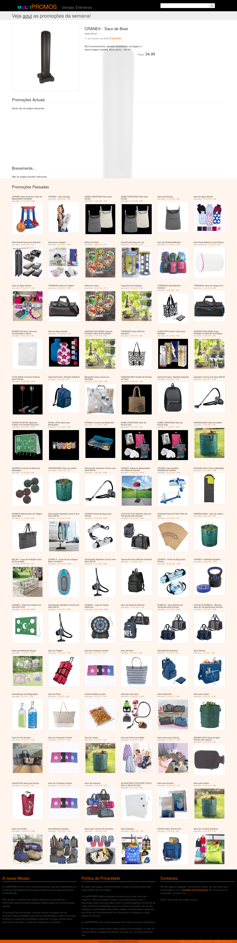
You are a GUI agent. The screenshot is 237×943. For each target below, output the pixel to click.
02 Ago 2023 (171, 564)
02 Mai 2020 (207, 336)
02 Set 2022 (61, 518)
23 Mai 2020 (25, 381)
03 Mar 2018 (207, 785)
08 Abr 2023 (25, 564)
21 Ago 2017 (206, 696)
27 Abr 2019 (98, 336)
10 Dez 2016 (207, 199)
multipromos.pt (186, 941)
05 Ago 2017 (134, 696)
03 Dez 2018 (25, 336)
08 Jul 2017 (98, 653)
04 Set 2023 (61, 609)
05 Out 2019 (171, 336)
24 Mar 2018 (134, 831)
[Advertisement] (191, 45)
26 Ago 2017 (25, 740)
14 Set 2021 (171, 427)
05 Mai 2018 (134, 288)
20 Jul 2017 (25, 696)
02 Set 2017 (62, 740)
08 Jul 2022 (134, 201)
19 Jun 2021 (62, 427)
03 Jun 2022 (25, 201)
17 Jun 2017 (25, 653)
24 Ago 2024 (62, 199)
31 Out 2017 (212, 244)
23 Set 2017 (134, 740)
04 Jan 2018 (25, 785)
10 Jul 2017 (170, 653)
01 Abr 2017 (62, 244)
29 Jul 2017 (98, 696)
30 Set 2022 (134, 518)
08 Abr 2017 (98, 244)
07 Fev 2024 (134, 607)
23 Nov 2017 (206, 742)
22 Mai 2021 (25, 427)
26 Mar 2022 (62, 470)
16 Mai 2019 (134, 336)
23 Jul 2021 (134, 427)
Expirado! (115, 38)
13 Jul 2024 (170, 609)
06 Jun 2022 (206, 470)
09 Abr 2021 (134, 381)
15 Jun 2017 (61, 653)
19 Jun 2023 (98, 564)
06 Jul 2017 (134, 653)
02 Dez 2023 (98, 609)
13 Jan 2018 (98, 785)
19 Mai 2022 (98, 473)
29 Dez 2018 (62, 334)
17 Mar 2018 (98, 831)
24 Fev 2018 (171, 785)
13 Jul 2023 (134, 562)
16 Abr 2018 (170, 831)
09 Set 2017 (98, 740)
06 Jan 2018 (62, 785)
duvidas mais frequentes (195, 889)
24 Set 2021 (207, 425)
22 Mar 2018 (61, 288)
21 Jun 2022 (25, 518)
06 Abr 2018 (98, 288)
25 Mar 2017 (25, 244)
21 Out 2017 (134, 244)
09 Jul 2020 (61, 379)
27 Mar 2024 (171, 199)
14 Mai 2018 (170, 290)
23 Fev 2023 (170, 518)
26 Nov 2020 (98, 381)
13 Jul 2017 (61, 696)
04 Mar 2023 (207, 516)
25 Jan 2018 (134, 788)
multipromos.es (204, 941)
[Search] (211, 5)
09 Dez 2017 (25, 288)
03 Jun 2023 (62, 564)
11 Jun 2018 (206, 288)
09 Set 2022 (98, 518)
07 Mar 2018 (25, 831)
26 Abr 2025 (207, 609)
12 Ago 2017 (171, 696)
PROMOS (44, 6)
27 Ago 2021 (98, 201)
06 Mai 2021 (170, 379)
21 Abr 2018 (207, 831)
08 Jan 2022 (25, 473)
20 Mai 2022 (134, 473)
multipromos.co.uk (223, 941)
